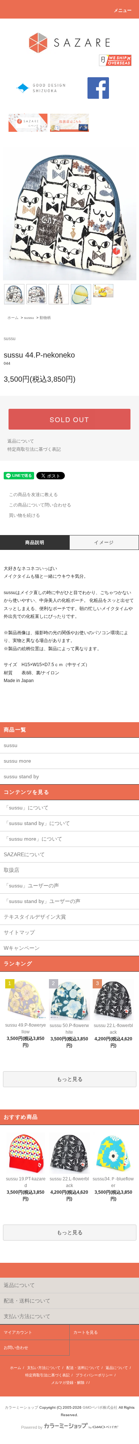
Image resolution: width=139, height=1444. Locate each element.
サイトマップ (19, 932)
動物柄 (45, 318)
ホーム (13, 318)
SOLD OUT (69, 419)
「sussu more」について (33, 839)
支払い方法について (43, 1368)
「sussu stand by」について (37, 823)
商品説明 (35, 542)
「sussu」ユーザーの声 (31, 886)
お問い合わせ (16, 1347)
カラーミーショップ (21, 1407)
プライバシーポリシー (94, 1375)
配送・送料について (83, 1368)
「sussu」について (26, 808)
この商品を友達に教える (33, 494)
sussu (29, 318)
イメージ (104, 542)
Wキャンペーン (22, 948)
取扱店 (11, 870)
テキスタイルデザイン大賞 (35, 917)
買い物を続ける (24, 515)
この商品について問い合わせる (40, 505)
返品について (20, 441)
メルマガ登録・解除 (68, 1383)
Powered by (32, 1427)
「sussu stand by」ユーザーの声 (42, 901)
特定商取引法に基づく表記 (34, 449)
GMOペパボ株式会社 (100, 1407)
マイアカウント (18, 1332)
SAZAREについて (24, 854)
